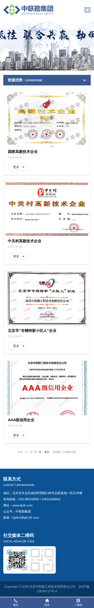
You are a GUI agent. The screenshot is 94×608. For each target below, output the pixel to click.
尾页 (46, 452)
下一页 (38, 452)
